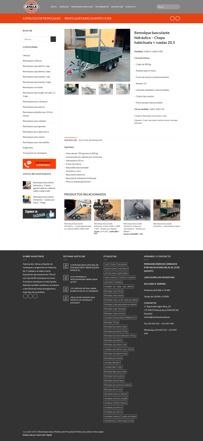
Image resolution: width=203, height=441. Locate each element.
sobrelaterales (110, 421)
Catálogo (64, 7)
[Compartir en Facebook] (137, 129)
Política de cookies (84, 432)
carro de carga (110, 273)
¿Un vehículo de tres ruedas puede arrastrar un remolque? (84, 289)
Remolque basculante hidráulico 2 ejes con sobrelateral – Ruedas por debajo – (135, 227)
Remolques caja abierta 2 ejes (37, 71)
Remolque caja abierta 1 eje (115, 345)
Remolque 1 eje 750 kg (113, 291)
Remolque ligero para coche (115, 371)
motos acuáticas (110, 277)
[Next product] (172, 18)
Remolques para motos (34, 137)
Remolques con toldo (33, 87)
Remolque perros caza (113, 389)
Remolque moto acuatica (114, 376)
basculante (152, 120)
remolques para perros (113, 412)
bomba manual (163, 120)
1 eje (106, 264)
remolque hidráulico (112, 362)
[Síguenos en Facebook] (25, 296)
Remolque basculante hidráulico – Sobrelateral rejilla (166, 224)
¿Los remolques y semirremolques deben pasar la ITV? (84, 279)
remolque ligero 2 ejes (113, 367)
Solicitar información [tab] (90, 140)
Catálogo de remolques (42, 18)
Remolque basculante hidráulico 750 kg (119, 336)
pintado (132, 277)
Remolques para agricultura (36, 131)
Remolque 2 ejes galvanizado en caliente (120, 304)
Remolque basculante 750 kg (115, 331)
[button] (68, 78)
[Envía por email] (147, 129)
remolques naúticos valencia (115, 403)
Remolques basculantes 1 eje (36, 76)
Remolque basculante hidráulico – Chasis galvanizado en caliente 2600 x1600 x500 (77, 226)
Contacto (130, 7)
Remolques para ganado (34, 126)
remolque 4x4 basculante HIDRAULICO (120, 318)
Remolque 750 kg (111, 322)
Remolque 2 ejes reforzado (114, 309)
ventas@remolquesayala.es (157, 317)
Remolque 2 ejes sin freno (114, 313)
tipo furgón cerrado (125, 421)
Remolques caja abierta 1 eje (36, 66)
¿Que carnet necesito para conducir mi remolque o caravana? (82, 300)
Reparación (117, 7)
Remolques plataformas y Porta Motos (38, 114)
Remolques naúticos (32, 60)
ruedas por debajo (129, 416)
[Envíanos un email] (30, 296)
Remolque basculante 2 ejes (115, 327)
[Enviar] (177, 6)
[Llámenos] (35, 296)
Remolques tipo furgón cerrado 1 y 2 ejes (39, 94)
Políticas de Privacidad (65, 432)
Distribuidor (102, 7)
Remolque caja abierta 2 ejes (115, 353)
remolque (118, 282)
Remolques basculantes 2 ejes (87, 18)
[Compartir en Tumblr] (157, 129)
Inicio (54, 7)
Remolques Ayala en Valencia (115, 394)
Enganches (28, 147)
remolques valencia (112, 416)
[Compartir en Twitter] (142, 129)
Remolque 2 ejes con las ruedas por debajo (121, 300)
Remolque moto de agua (113, 380)
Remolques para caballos (34, 121)
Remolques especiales (82, 7)
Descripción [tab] (70, 140)
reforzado (108, 282)
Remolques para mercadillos (36, 142)
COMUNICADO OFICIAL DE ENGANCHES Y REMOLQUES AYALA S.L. (84, 267)
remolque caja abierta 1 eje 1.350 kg (118, 349)
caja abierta (123, 268)
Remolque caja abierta (113, 340)
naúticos (123, 277)
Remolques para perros (34, 106)
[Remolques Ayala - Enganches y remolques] (35, 7)
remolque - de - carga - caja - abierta (118, 286)
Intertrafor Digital (44, 435)
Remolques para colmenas (35, 101)
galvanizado (123, 273)
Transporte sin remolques (35, 153)
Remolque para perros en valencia (117, 385)
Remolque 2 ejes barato (113, 295)
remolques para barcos (113, 407)
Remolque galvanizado (113, 358)
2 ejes (145, 120)
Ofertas (26, 55)
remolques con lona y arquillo (115, 398)
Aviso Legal (98, 432)
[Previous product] (178, 18)
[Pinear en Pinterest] (152, 129)
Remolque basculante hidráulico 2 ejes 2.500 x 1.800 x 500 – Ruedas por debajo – (107, 226)
